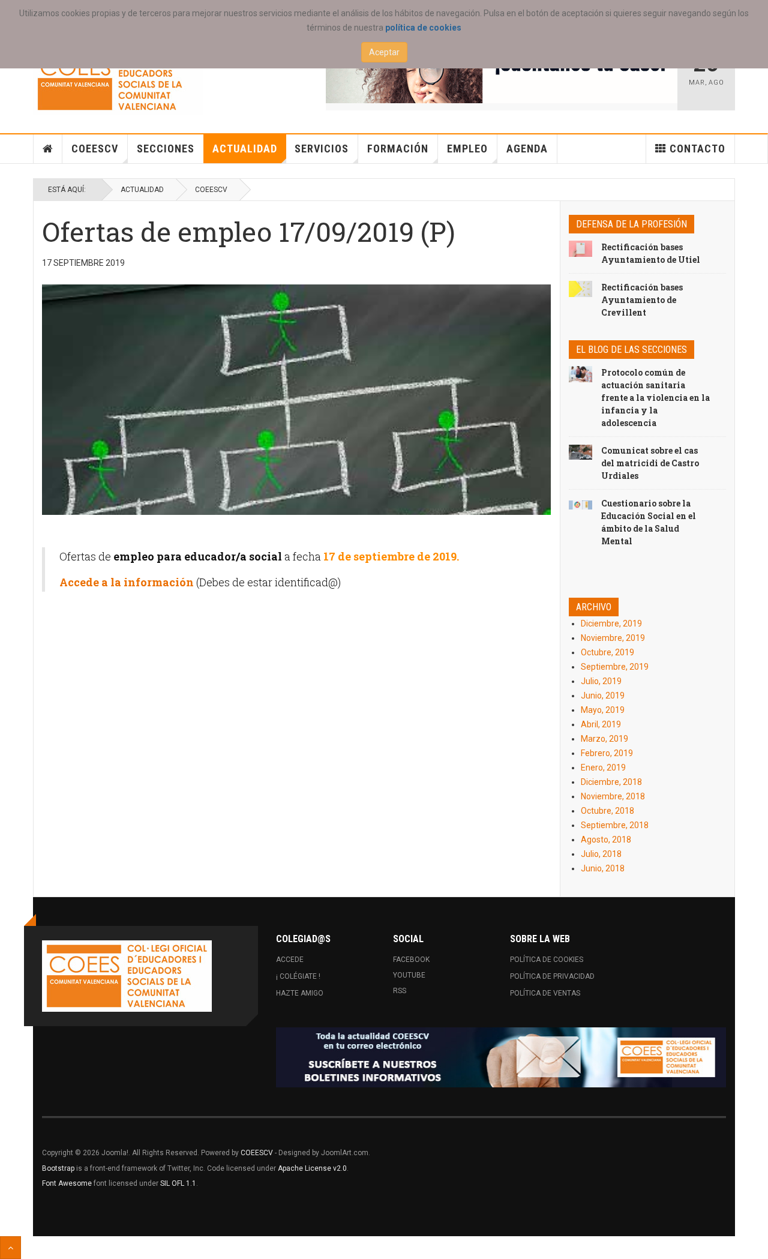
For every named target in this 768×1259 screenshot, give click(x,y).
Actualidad (244, 148)
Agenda (527, 148)
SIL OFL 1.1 (178, 1183)
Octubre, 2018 (607, 811)
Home (48, 148)
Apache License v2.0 (312, 1168)
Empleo (467, 148)
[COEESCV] (118, 79)
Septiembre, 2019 (615, 667)
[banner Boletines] (501, 1057)
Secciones (165, 148)
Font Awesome (67, 1183)
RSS (399, 991)
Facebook (411, 959)
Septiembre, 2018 (615, 825)
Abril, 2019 (601, 724)
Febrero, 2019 (607, 753)
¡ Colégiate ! (298, 976)
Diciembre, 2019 (611, 623)
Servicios (322, 148)
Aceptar (384, 52)
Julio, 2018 (601, 854)
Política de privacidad (552, 976)
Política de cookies (546, 959)
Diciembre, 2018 (611, 782)
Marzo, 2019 (604, 739)
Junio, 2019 (603, 695)
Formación (397, 148)
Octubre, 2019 (607, 652)
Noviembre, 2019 (613, 638)
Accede (290, 959)
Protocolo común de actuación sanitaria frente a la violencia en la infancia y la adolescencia (655, 397)
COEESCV (94, 148)
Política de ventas (545, 993)
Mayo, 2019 (603, 710)
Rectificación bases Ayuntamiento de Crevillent (642, 299)
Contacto (697, 148)
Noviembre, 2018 (613, 796)
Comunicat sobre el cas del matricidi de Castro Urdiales (650, 463)
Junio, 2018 (603, 868)
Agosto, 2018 (606, 839)
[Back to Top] (10, 1247)
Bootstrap (58, 1168)
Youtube (409, 975)
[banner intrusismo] (502, 73)
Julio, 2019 (601, 681)
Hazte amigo (299, 993)
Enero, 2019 (603, 767)
